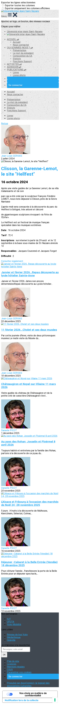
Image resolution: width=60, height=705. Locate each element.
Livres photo (19, 75)
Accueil (16, 42)
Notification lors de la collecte (21, 700)
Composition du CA (22, 56)
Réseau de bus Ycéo (17, 634)
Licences (11, 664)
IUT (9, 619)
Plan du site (13, 661)
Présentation (19, 50)
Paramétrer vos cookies (19, 672)
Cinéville (11, 640)
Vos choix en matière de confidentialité (33, 694)
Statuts (17, 58)
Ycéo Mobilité (14, 624)
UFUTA (10, 621)
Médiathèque (14, 637)
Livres (16, 72)
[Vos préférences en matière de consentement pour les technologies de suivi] (55, 700)
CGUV (10, 669)
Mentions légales (16, 666)
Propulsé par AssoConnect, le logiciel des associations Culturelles (28, 684)
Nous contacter (21, 45)
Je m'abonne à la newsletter (15, 645)
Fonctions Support (22, 61)
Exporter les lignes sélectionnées (18, 2)
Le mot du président (23, 53)
